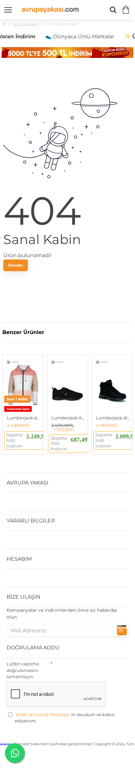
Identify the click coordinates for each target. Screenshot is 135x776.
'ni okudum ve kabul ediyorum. (65, 718)
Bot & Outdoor (26, 24)
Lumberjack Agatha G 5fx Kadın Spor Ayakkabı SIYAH (68, 417)
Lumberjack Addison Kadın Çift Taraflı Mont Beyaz (24, 417)
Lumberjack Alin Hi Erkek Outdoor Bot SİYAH (113, 417)
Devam (15, 265)
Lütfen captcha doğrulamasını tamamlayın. (23, 670)
